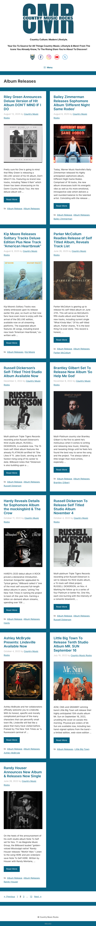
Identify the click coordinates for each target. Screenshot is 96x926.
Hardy (7, 623)
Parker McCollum (62, 352)
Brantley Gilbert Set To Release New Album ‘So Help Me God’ (73, 372)
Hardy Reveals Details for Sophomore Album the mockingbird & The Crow (22, 507)
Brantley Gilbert (62, 482)
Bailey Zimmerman (63, 219)
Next (38, 896)
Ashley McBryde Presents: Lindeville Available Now (20, 642)
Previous (9, 896)
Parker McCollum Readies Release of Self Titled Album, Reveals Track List (73, 240)
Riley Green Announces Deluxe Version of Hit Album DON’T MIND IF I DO (23, 103)
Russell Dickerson (12, 486)
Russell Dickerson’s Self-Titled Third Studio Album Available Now (23, 372)
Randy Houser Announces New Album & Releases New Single (23, 772)
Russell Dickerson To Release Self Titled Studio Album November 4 (71, 507)
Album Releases (32, 208)
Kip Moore (30, 352)
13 (31, 896)
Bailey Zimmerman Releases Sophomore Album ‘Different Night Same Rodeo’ (72, 103)
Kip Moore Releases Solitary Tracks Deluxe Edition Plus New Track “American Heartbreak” (22, 240)
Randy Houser (11, 882)
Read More (11, 199)
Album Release (14, 208)
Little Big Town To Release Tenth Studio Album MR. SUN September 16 (71, 644)
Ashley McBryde (12, 753)
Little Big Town (81, 749)
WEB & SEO (48, 923)
